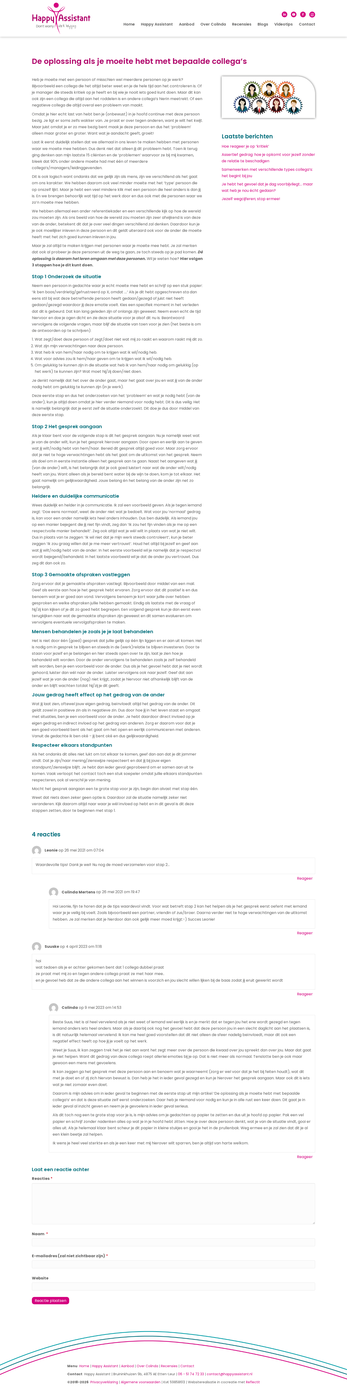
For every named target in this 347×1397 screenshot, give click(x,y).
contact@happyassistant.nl (229, 1374)
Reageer (305, 878)
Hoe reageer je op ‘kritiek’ (245, 146)
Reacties (42, 1178)
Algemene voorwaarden (141, 1382)
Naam (40, 1234)
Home (129, 24)
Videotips (283, 24)
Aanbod (186, 24)
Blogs (263, 24)
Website (40, 1278)
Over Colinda (213, 24)
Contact (307, 24)
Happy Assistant (157, 24)
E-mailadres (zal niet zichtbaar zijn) (70, 1256)
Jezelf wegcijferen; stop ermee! (251, 199)
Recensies (241, 24)
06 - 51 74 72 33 (191, 1374)
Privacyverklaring (104, 1382)
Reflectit (253, 1382)
